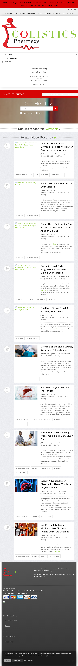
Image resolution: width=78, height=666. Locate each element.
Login (71, 13)
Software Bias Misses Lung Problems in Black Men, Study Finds (57, 436)
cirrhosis (60, 168)
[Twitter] (74, 9)
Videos (40, 113)
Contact (7, 626)
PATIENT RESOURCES (11, 58)
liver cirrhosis (53, 329)
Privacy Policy (9, 642)
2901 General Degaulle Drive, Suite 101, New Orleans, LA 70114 (25, 3)
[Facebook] (68, 9)
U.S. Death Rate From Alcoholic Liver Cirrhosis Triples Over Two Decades (55, 528)
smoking (53, 244)
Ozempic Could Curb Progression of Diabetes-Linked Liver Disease (54, 269)
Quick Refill (32, 13)
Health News (27, 113)
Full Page (59, 156)
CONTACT (8, 62)
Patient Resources (57, 95)
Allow (8, 660)
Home (45, 95)
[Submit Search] (55, 108)
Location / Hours (45, 13)
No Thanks (17, 660)
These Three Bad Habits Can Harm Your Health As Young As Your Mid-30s (56, 227)
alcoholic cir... (56, 551)
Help (6, 631)
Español (9, 13)
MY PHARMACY (9, 54)
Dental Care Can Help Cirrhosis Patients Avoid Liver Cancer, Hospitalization (57, 147)
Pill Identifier (20, 13)
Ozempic (43, 290)
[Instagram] (71, 9)
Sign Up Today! (60, 13)
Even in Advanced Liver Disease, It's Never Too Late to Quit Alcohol (56, 484)
